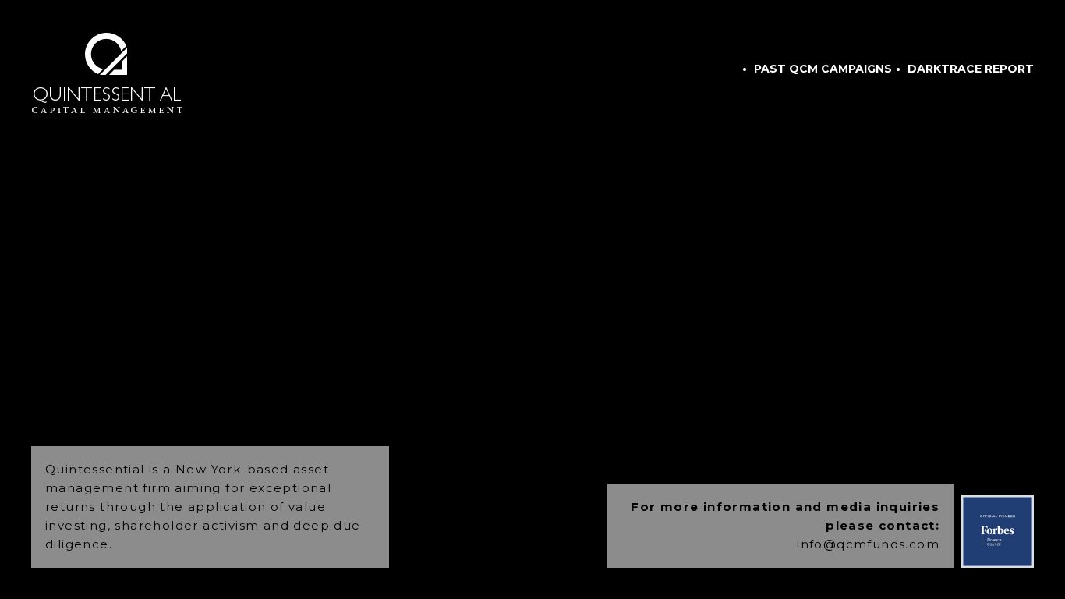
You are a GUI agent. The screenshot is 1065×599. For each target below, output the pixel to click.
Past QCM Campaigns (823, 69)
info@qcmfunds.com (868, 544)
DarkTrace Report (971, 69)
